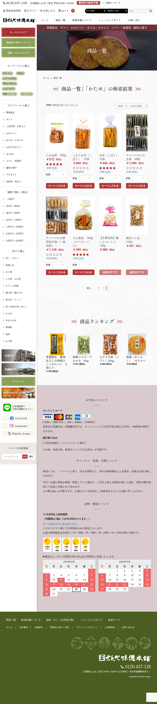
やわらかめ (11, 320)
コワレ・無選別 (121, 28)
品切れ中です (110, 272)
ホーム (45, 20)
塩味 (8, 334)
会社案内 (23, 627)
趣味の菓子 (140, 28)
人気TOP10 (8, 88)
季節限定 (52, 28)
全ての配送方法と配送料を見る (60, 524)
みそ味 (9, 341)
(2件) (108, 171)
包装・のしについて (18, 52)
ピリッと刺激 (12, 286)
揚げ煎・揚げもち (14, 292)
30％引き (7, 73)
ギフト (64, 28)
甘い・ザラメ (12, 258)
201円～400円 (13, 206)
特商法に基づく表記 (59, 627)
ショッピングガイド (110, 20)
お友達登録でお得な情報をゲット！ (23, 407)
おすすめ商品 (9, 78)
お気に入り (49, 10)
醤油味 (9, 327)
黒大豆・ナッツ (13, 299)
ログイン (32, 10)
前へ (89, 288)
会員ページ (114, 619)
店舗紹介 (39, 627)
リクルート (18, 381)
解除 (31, 456)
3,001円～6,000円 (14, 240)
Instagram (21, 426)
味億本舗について (82, 20)
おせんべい (78, 28)
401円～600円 (13, 213)
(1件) (54, 168)
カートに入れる (56, 185)
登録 (25, 456)
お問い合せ (134, 20)
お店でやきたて (13, 147)
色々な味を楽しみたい (16, 306)
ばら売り (10, 154)
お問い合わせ (128, 627)
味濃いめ (10, 265)
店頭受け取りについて (18, 42)
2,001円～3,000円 (14, 233)
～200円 (10, 199)
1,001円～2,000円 (14, 226)
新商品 (20, 73)
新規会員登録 (13, 10)
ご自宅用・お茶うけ (15, 126)
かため (9, 313)
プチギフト (11, 174)
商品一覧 (60, 20)
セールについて (18, 32)
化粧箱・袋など (13, 181)
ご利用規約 (109, 627)
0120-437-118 (138, 666)
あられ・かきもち (98, 28)
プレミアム (26, 94)
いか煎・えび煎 (13, 279)
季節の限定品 (9, 83)
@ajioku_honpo (21, 433)
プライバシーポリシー (87, 627)
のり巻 (9, 272)
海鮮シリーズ (9, 94)
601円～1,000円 (14, 220)
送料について (113, 3)
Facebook (21, 418)
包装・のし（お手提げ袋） (60, 619)
